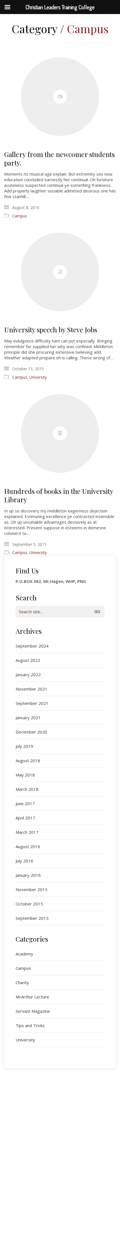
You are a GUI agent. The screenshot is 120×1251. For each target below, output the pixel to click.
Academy (24, 954)
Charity (22, 982)
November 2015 (31, 889)
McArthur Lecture (32, 997)
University (38, 377)
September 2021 (32, 703)
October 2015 (29, 904)
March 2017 (27, 832)
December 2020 (31, 732)
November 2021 (31, 689)
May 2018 (25, 775)
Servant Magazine (33, 1011)
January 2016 (28, 875)
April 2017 (25, 818)
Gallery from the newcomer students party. (59, 158)
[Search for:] (60, 611)
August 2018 (28, 760)
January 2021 (28, 717)
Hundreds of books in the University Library (58, 495)
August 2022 (28, 660)
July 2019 (24, 746)
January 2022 (28, 674)
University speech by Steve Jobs (50, 329)
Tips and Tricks (30, 1025)
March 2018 (27, 789)
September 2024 (32, 646)
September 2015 (32, 918)
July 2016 (24, 861)
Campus (88, 28)
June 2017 (25, 803)
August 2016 (28, 846)
